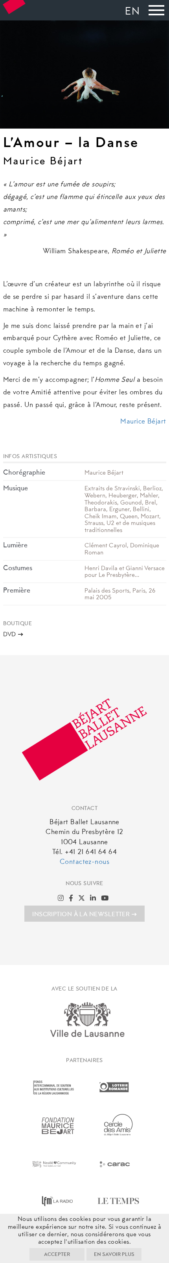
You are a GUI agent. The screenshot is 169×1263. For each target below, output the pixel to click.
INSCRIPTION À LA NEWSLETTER (81, 914)
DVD (9, 635)
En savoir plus (114, 1254)
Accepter (57, 1254)
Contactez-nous (84, 862)
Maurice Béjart (143, 421)
